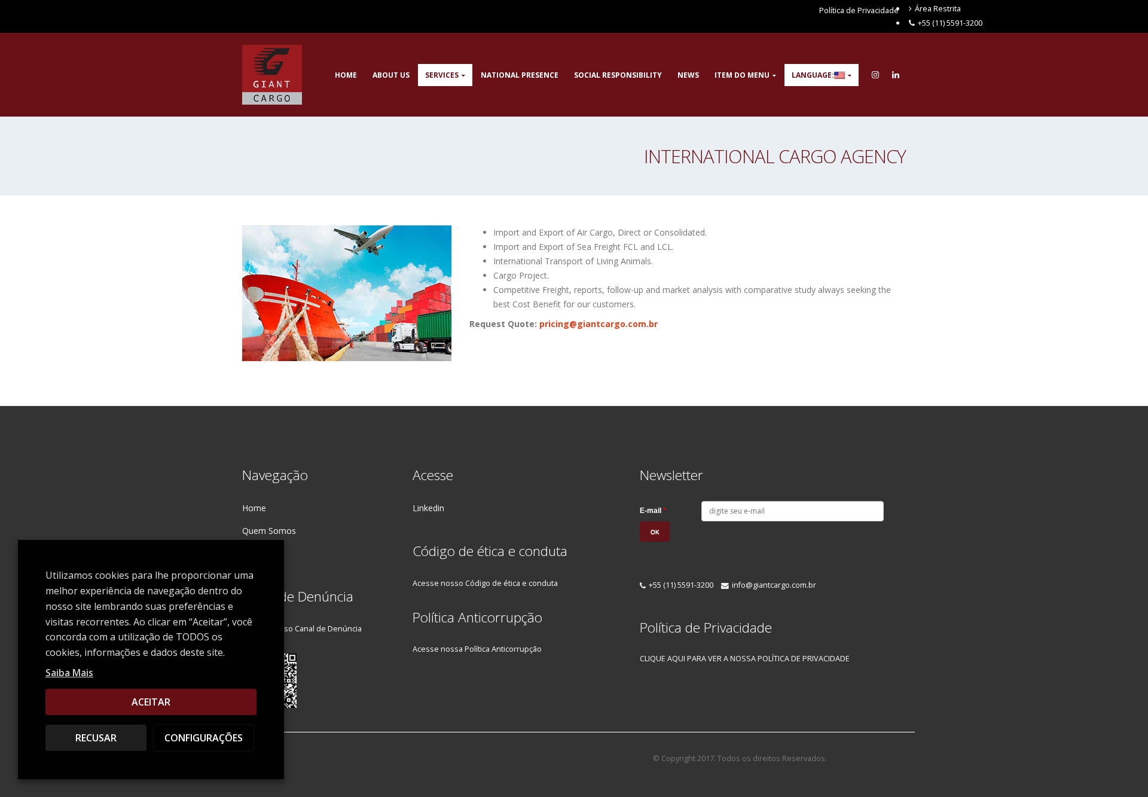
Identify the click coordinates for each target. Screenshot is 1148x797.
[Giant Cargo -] (272, 75)
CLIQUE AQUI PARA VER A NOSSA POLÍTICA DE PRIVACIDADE (745, 659)
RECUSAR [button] (96, 737)
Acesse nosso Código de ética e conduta (485, 583)
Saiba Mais (69, 672)
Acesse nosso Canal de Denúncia (302, 629)
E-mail (653, 510)
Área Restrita (938, 8)
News (688, 75)
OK (655, 532)
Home (346, 75)
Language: (813, 75)
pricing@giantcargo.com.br (598, 323)
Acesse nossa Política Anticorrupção (477, 649)
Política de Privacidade (859, 10)
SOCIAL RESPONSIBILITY (618, 75)
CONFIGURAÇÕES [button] (203, 737)
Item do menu (742, 75)
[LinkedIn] (896, 75)
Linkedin (428, 508)
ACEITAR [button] (151, 702)
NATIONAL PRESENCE (519, 75)
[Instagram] (875, 75)
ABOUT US (391, 75)
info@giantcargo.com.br (774, 585)
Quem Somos (269, 530)
